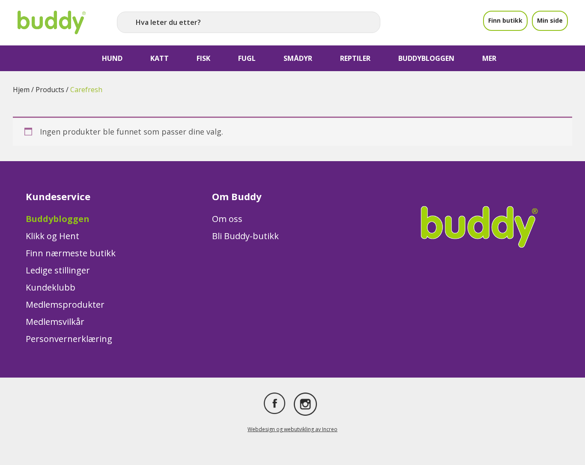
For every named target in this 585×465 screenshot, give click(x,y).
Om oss (227, 219)
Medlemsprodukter (65, 304)
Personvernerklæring (69, 339)
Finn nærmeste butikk (71, 253)
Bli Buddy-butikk (245, 236)
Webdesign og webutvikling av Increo (292, 429)
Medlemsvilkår (55, 321)
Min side (550, 20)
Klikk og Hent (52, 236)
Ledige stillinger (58, 270)
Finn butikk (505, 20)
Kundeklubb (50, 287)
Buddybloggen (58, 219)
